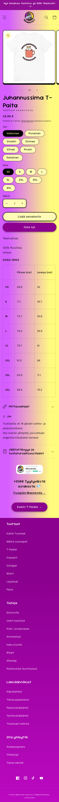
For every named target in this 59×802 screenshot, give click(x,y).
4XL (9, 188)
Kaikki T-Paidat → (29, 507)
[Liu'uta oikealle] (37, 90)
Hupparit (12, 557)
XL (8, 179)
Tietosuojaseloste (18, 699)
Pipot (10, 589)
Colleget (12, 565)
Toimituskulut (27, 121)
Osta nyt (29, 227)
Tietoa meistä (15, 762)
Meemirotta (20, 795)
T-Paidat (12, 549)
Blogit (10, 652)
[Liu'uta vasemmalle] (22, 90)
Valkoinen (13, 133)
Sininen (30, 141)
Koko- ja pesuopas (18, 628)
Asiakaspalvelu (16, 746)
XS (8, 171)
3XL (35, 179)
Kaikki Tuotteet (16, 533)
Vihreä (11, 149)
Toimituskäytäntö (18, 715)
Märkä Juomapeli (17, 541)
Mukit (10, 573)
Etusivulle (13, 612)
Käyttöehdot (14, 691)
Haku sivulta (14, 644)
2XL (21, 179)
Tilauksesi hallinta (18, 723)
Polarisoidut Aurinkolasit (22, 668)
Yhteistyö (13, 754)
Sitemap (12, 660)
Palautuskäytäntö (18, 707)
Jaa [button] (9, 416)
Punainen (35, 133)
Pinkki (28, 149)
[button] (4, 17)
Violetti (11, 141)
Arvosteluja (14, 636)
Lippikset (12, 581)
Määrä (6, 195)
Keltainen (13, 157)
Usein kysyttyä (16, 620)
